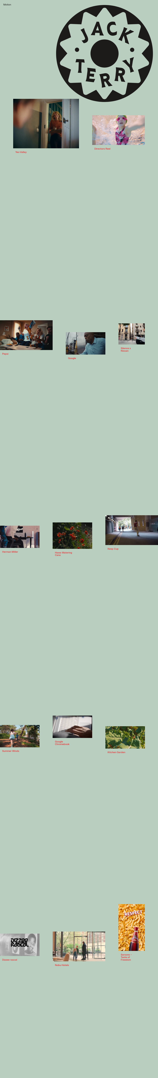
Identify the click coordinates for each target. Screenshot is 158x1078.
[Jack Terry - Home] (104, 53)
